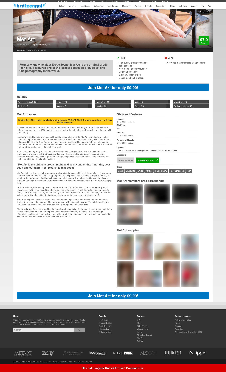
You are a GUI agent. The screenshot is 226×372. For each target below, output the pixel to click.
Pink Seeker (104, 329)
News (172, 6)
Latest (61, 6)
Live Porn (165, 1)
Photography (161, 170)
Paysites (137, 6)
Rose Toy (142, 1)
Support (178, 326)
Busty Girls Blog (105, 326)
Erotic (140, 170)
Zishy (139, 323)
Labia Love (103, 320)
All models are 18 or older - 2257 (188, 332)
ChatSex (92, 1)
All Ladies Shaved (144, 335)
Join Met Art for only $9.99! (113, 87)
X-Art (139, 320)
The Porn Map (78, 1)
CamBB (103, 1)
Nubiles (154, 1)
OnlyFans (183, 6)
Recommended (177, 170)
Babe (120, 170)
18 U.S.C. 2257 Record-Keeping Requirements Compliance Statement (67, 361)
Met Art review (40, 50)
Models (125, 6)
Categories (98, 6)
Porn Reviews (112, 6)
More (193, 6)
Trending (72, 6)
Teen (189, 170)
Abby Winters (142, 326)
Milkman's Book (105, 332)
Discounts (160, 6)
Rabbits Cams (62, 1)
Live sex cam (128, 1)
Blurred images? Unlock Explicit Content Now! (113, 368)
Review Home (25, 50)
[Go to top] (219, 363)
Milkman (115, 1)
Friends (148, 6)
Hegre (139, 332)
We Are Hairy (142, 329)
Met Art (26, 39)
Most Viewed (85, 6)
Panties (148, 170)
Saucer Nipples (105, 323)
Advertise (179, 329)
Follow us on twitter (183, 320)
